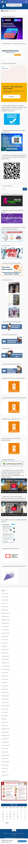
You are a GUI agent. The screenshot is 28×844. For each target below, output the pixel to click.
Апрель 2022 (5, 686)
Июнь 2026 (5, 600)
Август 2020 (5, 748)
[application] (14, 486)
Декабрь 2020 (5, 735)
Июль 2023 (5, 639)
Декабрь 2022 (5, 662)
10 (3, 814)
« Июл (6, 822)
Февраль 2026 (5, 613)
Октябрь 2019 (5, 761)
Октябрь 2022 (5, 666)
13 (14, 814)
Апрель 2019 (5, 775)
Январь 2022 (5, 692)
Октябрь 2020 (5, 742)
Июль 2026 (5, 596)
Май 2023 (4, 646)
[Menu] (26, 2)
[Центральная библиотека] (13, 838)
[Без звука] (22, 491)
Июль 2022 (5, 676)
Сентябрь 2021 (6, 705)
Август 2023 (5, 636)
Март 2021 (5, 725)
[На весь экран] (25, 491)
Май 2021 (4, 719)
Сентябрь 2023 (6, 633)
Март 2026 (5, 610)
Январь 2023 (5, 659)
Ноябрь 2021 (5, 699)
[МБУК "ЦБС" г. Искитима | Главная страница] (5, 2)
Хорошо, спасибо (22, 841)
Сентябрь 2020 (6, 745)
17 (3, 816)
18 (6, 816)
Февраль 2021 (5, 728)
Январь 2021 (5, 732)
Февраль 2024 (5, 619)
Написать (11, 96)
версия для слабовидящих (14, 4)
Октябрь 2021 (5, 702)
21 (17, 816)
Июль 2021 (5, 712)
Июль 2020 (5, 752)
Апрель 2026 (5, 606)
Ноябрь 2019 (5, 758)
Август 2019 (5, 765)
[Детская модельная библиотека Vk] (10, 838)
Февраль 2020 (5, 755)
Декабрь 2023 (5, 623)
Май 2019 (4, 771)
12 (10, 814)
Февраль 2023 (5, 656)
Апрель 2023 (5, 649)
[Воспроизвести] (3, 491)
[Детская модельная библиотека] (22, 838)
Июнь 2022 (5, 679)
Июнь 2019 (5, 768)
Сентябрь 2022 (6, 669)
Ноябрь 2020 (5, 738)
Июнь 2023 (5, 643)
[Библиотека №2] (8, 838)
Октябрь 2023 (5, 629)
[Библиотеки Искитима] (6, 838)
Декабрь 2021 (5, 695)
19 (10, 816)
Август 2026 (5, 593)
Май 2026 (4, 603)
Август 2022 (5, 672)
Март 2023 (5, 652)
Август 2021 (5, 709)
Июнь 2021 (5, 715)
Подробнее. (8, 842)
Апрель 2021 (5, 722)
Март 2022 (5, 689)
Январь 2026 (5, 616)
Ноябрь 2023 (5, 626)
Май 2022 (4, 682)
